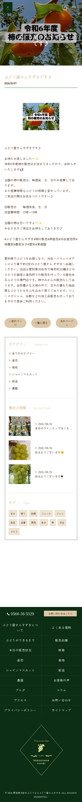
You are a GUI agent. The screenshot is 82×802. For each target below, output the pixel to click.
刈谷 (61, 522)
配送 (15, 381)
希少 (43, 522)
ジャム (60, 513)
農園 (15, 388)
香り (23, 513)
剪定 (12, 522)
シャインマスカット (25, 374)
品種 (23, 522)
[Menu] (75, 7)
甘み (12, 513)
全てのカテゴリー (23, 353)
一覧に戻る (41, 323)
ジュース (46, 513)
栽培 (15, 367)
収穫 (33, 513)
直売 (15, 360)
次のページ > (66, 323)
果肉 (33, 522)
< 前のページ (15, 323)
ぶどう (14, 531)
